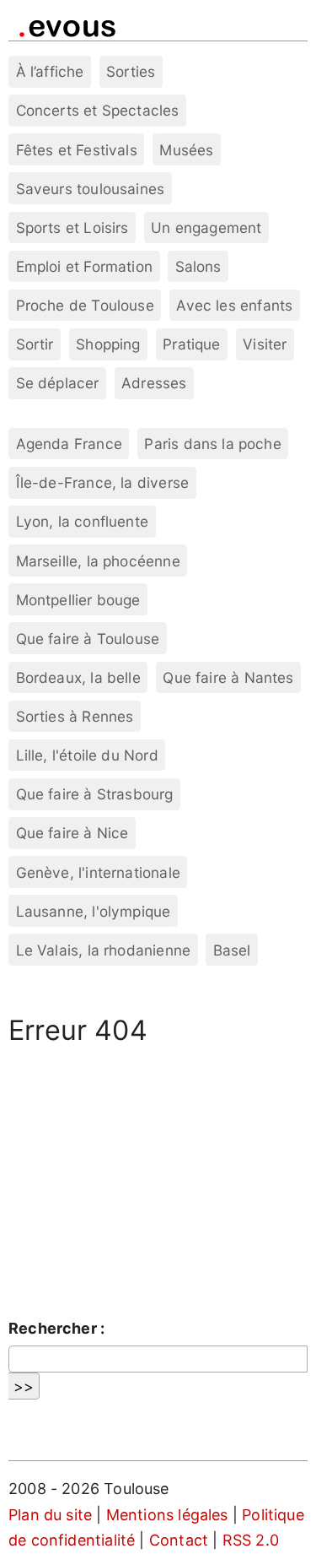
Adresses (153, 383)
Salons (198, 266)
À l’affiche (50, 71)
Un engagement (206, 227)
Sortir (35, 344)
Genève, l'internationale (98, 872)
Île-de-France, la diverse (103, 482)
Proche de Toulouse (85, 305)
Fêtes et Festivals (76, 150)
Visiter (265, 344)
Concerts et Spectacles (97, 110)
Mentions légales (167, 1515)
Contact (178, 1540)
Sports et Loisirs (72, 227)
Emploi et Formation (84, 266)
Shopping (108, 344)
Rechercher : (56, 1328)
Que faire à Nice (72, 833)
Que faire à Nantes (228, 677)
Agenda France (69, 443)
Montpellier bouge (78, 600)
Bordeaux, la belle (78, 677)
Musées (186, 150)
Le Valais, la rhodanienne (103, 950)
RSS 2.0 (250, 1540)
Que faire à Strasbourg (95, 794)
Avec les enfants (234, 305)
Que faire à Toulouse (88, 638)
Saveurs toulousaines (90, 189)
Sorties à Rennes (75, 716)
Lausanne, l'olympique (93, 911)
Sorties (130, 71)
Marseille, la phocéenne (98, 561)
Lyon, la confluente (82, 521)
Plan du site (50, 1515)
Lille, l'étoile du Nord (87, 755)
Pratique (191, 344)
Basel (232, 950)
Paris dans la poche (212, 443)
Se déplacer (57, 383)
